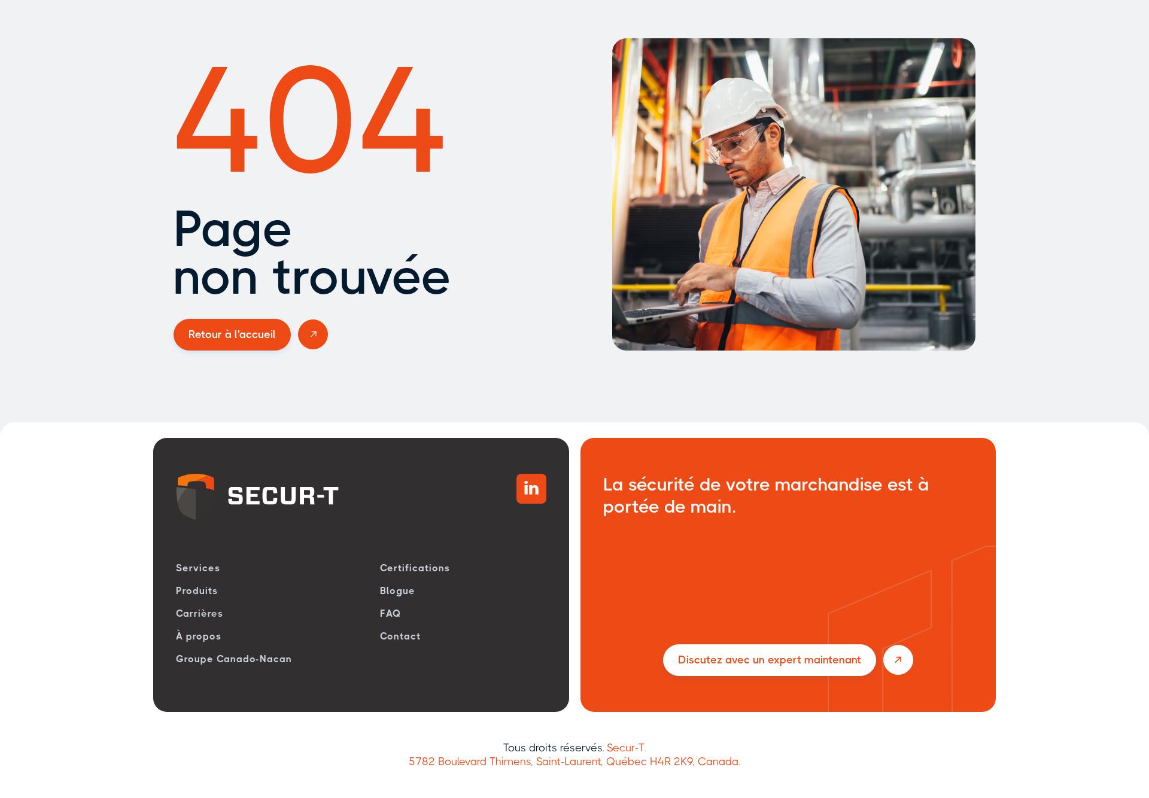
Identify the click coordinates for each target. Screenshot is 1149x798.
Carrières (199, 613)
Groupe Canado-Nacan (234, 659)
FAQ (391, 613)
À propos (198, 636)
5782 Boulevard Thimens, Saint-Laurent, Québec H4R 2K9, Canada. (574, 761)
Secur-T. (626, 748)
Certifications (414, 568)
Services (198, 568)
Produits (197, 590)
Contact (400, 636)
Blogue (397, 590)
